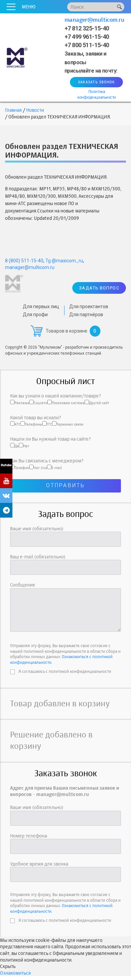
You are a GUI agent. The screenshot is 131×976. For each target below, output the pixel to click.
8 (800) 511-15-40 (24, 260)
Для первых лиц (41, 306)
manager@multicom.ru (94, 19)
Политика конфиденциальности (96, 94)
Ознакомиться (15, 973)
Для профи (35, 314)
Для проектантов (88, 306)
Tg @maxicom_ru (64, 260)
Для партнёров (86, 314)
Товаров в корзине (66, 331)
